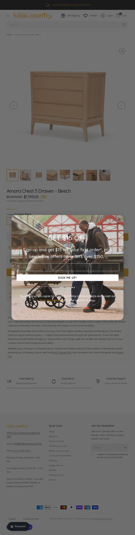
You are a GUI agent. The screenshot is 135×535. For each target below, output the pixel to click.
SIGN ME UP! (67, 277)
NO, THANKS (67, 287)
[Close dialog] (119, 219)
